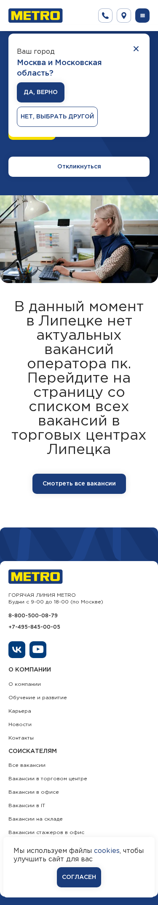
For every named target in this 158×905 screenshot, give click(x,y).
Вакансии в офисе (33, 792)
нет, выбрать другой (57, 116)
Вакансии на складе (35, 819)
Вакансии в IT (26, 805)
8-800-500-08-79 (33, 616)
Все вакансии (27, 765)
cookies (107, 851)
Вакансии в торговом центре (47, 778)
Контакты (21, 738)
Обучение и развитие (37, 697)
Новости (20, 724)
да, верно (41, 92)
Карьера (19, 711)
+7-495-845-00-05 (34, 627)
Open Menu (142, 15)
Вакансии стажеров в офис (46, 832)
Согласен (79, 877)
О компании (24, 684)
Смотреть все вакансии (79, 483)
